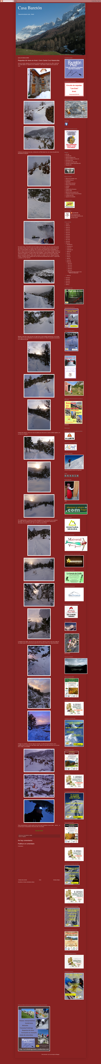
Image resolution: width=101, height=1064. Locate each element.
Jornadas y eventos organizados (72, 163)
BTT (66, 154)
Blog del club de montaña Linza (72, 192)
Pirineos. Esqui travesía (70, 184)
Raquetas (24, 836)
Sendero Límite (69, 190)
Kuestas (67, 187)
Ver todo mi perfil (74, 217)
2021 (67, 232)
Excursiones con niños (70, 161)
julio (68, 253)
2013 (67, 279)
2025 (67, 225)
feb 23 (69, 263)
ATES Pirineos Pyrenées (70, 183)
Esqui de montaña (69, 157)
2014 (67, 277)
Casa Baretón (30, 8)
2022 (67, 230)
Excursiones (68, 160)
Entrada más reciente (22, 879)
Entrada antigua (56, 879)
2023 (67, 229)
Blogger (57, 1054)
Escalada (67, 155)
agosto (68, 251)
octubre (68, 248)
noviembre (69, 246)
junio (68, 254)
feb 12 (69, 266)
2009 (67, 284)
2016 (67, 241)
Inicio (40, 879)
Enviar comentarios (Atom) (29, 882)
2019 (67, 236)
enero (68, 275)
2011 (67, 282)
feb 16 (69, 265)
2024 (67, 227)
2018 (67, 237)
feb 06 (69, 268)
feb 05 (69, 270)
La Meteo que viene (70, 195)
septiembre (69, 249)
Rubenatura (68, 181)
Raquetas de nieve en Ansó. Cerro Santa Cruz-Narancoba (75, 272)
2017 (67, 239)
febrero (68, 261)
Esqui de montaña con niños (71, 158)
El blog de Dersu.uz (70, 180)
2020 (67, 234)
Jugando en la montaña (70, 196)
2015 (67, 243)
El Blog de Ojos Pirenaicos (71, 189)
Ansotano (68, 186)
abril (68, 258)
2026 (67, 224)
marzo (68, 260)
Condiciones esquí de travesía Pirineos (73, 193)
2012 (67, 281)
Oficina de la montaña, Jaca (71, 178)
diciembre (69, 244)
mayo (68, 256)
